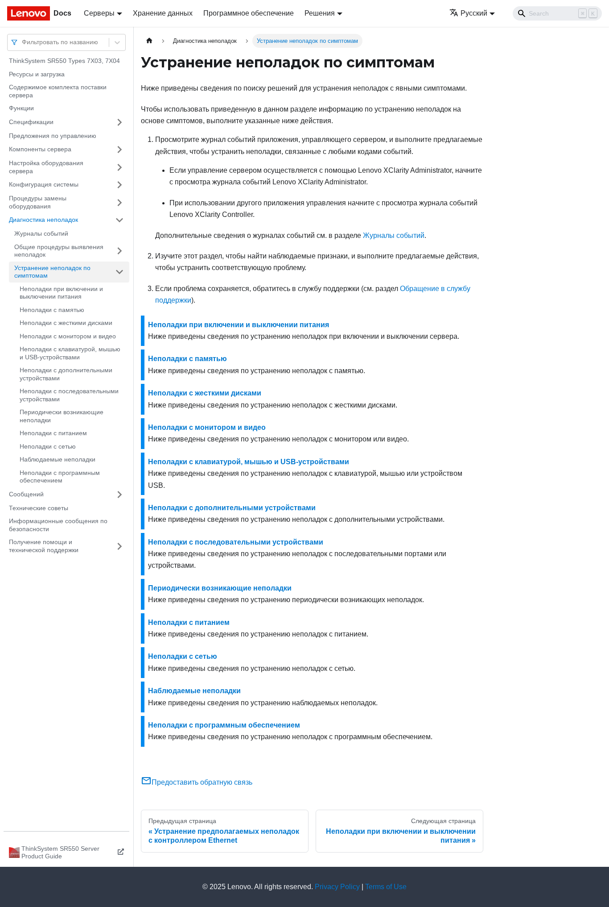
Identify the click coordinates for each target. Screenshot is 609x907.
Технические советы (38, 508)
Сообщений (26, 494)
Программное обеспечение (248, 13)
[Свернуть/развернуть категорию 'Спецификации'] (119, 122)
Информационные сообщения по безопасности (58, 525)
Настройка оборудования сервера (46, 167)
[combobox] (23, 42)
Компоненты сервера (40, 149)
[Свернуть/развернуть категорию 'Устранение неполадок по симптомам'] (119, 272)
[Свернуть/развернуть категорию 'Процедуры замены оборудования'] (119, 202)
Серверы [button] (99, 13)
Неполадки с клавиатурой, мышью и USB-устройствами (70, 353)
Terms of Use (386, 886)
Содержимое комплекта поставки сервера (58, 91)
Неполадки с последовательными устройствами (69, 395)
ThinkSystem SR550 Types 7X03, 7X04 (64, 60)
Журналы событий (41, 233)
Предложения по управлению (52, 135)
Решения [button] (319, 13)
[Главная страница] (149, 41)
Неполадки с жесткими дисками (66, 322)
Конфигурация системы (43, 184)
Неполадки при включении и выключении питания (61, 292)
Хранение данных (163, 13)
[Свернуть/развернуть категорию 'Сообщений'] (119, 494)
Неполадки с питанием (53, 433)
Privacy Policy (337, 886)
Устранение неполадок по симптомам (52, 271)
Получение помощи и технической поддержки (43, 545)
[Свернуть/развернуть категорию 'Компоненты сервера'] (119, 149)
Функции (21, 108)
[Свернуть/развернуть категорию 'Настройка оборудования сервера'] (119, 167)
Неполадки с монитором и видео (68, 336)
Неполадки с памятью (52, 309)
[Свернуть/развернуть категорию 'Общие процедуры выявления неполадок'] (119, 251)
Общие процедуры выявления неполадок (58, 250)
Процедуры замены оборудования (37, 202)
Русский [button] (474, 13)
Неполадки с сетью (48, 446)
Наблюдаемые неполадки (57, 459)
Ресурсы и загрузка (37, 74)
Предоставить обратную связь (202, 782)
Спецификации (31, 121)
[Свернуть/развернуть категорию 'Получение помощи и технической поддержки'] (119, 546)
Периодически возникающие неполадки (61, 416)
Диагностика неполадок (43, 219)
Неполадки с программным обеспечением (60, 476)
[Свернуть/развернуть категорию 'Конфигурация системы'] (119, 185)
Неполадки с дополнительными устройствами (66, 374)
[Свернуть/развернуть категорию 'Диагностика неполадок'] (119, 220)
